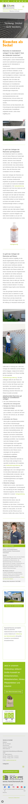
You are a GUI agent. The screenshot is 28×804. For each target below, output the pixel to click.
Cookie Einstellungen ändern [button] (11, 771)
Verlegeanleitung (20, 494)
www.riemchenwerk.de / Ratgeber (10, 9)
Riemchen (20, 9)
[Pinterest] (25, 1)
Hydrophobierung (19, 186)
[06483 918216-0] (5, 1)
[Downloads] (13, 1)
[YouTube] (22, 1)
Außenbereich (6, 11)
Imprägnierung (14, 244)
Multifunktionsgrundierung (10, 377)
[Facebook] (16, 1)
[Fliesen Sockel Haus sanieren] (14, 140)
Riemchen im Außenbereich (14, 606)
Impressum (10, 797)
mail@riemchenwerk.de (11, 760)
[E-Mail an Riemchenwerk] (24, 787)
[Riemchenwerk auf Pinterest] (21, 787)
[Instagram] (19, 1)
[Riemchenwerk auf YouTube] (17, 787)
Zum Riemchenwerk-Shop (13, 691)
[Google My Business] (5, 787)
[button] (2, 801)
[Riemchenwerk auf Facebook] (9, 787)
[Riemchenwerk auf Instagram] (13, 787)
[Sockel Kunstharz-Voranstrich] (14, 363)
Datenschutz (17, 797)
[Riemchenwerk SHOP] (2, 1)
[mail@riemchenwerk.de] (8, 1)
